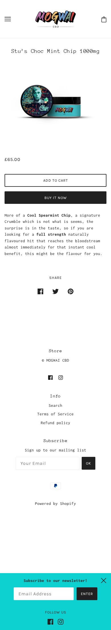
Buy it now (55, 198)
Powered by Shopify (55, 503)
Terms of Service (55, 414)
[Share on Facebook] (40, 291)
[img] (50, 377)
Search (55, 405)
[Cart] (103, 19)
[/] (55, 18)
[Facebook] (53, 623)
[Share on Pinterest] (70, 291)
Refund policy (55, 422)
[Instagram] (63, 623)
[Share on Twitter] (55, 291)
